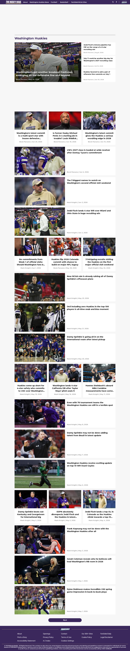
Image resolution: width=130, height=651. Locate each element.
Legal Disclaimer (106, 637)
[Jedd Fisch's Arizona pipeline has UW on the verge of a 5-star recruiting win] (99, 49)
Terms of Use (66, 637)
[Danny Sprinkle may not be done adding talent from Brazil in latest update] (65, 444)
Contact (64, 634)
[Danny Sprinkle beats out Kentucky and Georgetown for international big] (31, 507)
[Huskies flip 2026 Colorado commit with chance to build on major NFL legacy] (65, 254)
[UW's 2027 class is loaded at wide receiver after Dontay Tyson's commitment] (65, 161)
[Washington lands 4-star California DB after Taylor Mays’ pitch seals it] (65, 380)
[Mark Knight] (72, 202)
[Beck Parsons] (21, 79)
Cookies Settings (67, 641)
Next (65, 620)
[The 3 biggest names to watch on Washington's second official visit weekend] (65, 191)
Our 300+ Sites (87, 634)
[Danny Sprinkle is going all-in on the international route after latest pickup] (65, 348)
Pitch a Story (22, 637)
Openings (46, 634)
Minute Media (13, 645)
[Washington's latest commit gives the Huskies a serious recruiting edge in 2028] (99, 128)
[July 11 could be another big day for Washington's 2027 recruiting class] (99, 62)
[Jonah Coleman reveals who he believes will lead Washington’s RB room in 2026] (65, 570)
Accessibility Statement (26, 641)
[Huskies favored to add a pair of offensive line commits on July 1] (99, 76)
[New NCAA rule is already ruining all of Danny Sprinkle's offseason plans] (65, 287)
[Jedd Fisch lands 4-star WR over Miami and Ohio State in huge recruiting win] (65, 221)
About (19, 634)
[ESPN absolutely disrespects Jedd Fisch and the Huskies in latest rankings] (65, 507)
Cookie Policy (87, 637)
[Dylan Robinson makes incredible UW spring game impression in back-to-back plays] (65, 600)
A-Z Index (46, 641)
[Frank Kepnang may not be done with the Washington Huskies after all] (65, 539)
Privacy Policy (48, 637)
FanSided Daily (105, 634)
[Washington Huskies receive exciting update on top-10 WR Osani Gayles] (65, 474)
